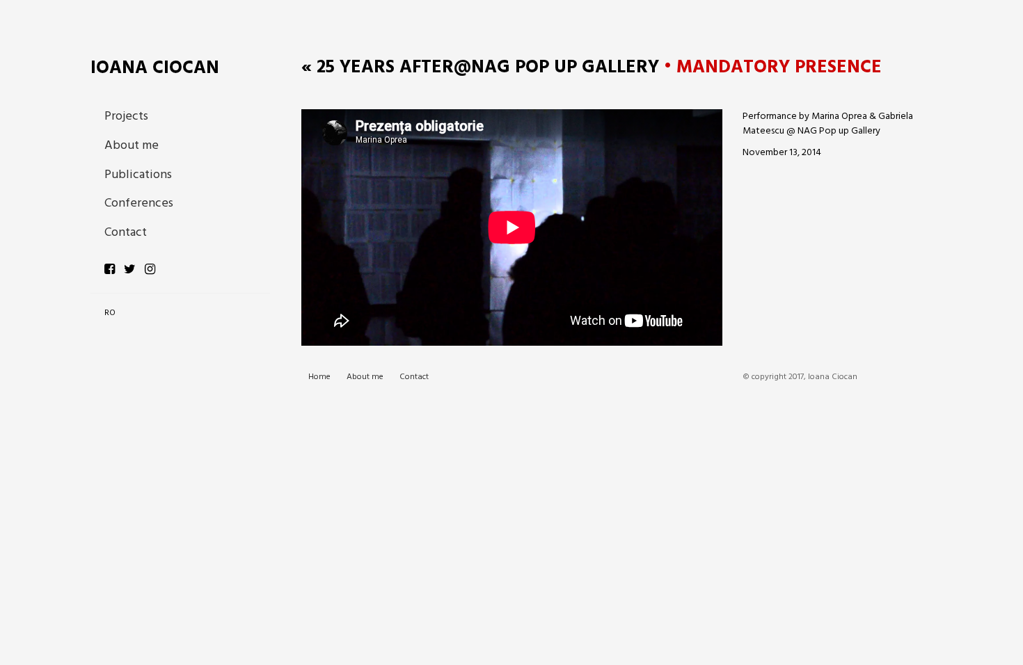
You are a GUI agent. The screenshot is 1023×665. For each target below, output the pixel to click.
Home (319, 377)
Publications (138, 175)
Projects (126, 116)
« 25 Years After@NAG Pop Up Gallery (480, 68)
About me (131, 146)
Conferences (138, 203)
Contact (125, 233)
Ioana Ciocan (154, 68)
